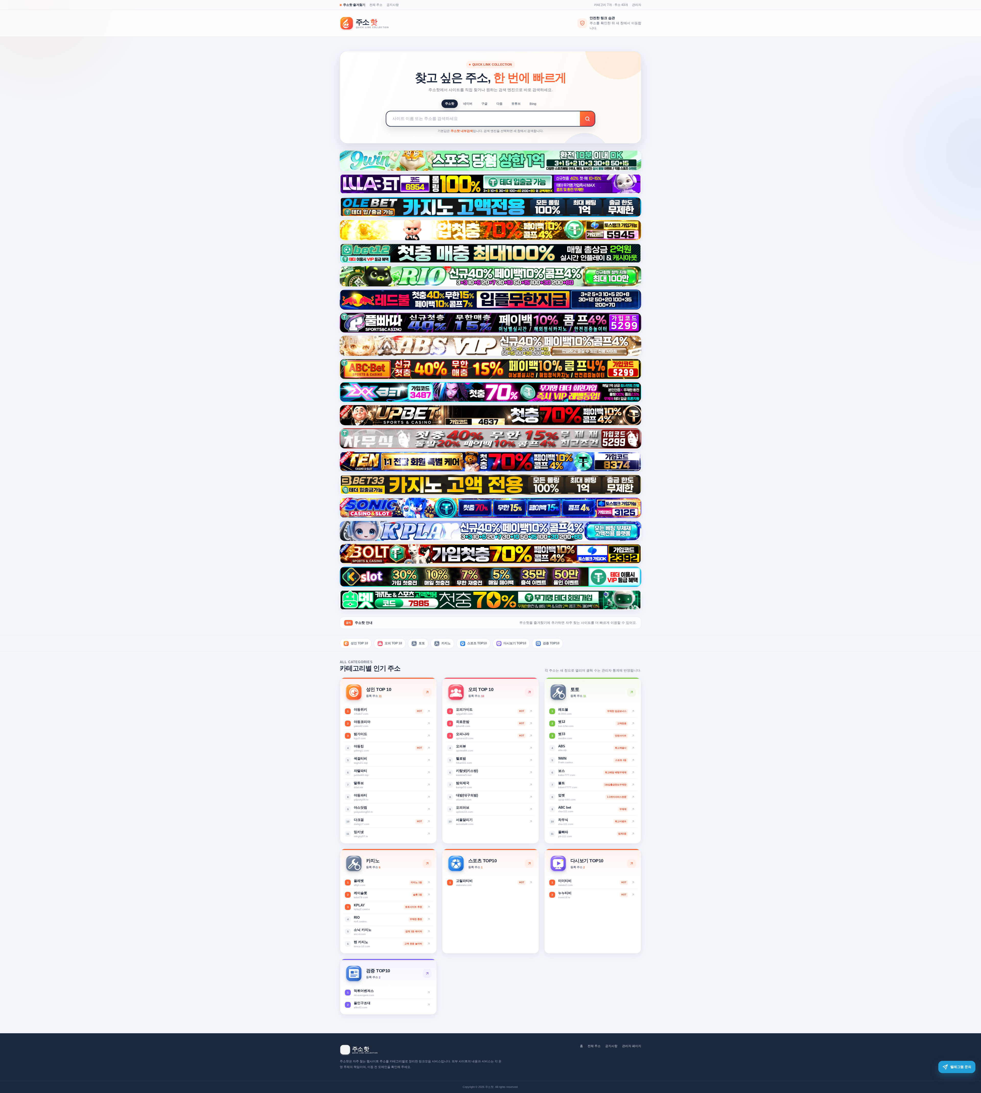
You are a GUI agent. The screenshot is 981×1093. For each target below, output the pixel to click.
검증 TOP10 (551, 643)
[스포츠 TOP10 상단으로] (529, 863)
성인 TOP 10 (359, 643)
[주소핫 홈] (368, 23)
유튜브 (516, 103)
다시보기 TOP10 (515, 643)
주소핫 (449, 103)
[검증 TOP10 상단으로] (427, 973)
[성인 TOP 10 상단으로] (427, 692)
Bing (533, 104)
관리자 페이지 (631, 1046)
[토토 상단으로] (631, 692)
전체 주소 (375, 5)
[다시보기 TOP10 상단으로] (631, 863)
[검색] (587, 118)
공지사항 (393, 5)
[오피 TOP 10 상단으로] (529, 692)
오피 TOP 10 (393, 643)
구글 (484, 103)
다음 (499, 103)
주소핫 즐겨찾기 (354, 5)
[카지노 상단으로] (427, 863)
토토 (422, 643)
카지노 (446, 643)
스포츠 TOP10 (477, 643)
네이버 (467, 103)
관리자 (636, 5)
